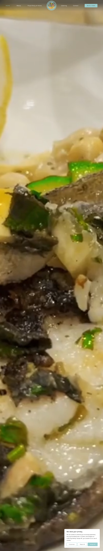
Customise (72, 544)
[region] (82, 538)
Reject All (82, 544)
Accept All (92, 544)
